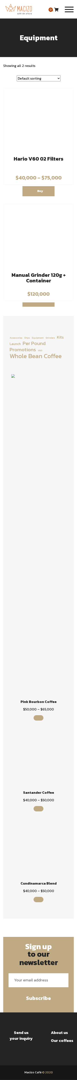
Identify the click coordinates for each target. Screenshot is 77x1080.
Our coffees (62, 1040)
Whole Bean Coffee (36, 356)
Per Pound (34, 343)
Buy (40, 191)
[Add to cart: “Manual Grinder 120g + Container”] (38, 304)
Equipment (38, 337)
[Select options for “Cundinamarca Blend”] (39, 899)
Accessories (16, 337)
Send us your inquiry (21, 1035)
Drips (27, 337)
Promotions (23, 349)
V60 (40, 350)
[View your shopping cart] (56, 9)
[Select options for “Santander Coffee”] (39, 808)
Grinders (50, 337)
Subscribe (38, 998)
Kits (60, 337)
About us (59, 1032)
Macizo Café (32, 1072)
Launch (15, 343)
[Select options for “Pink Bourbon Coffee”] (39, 718)
